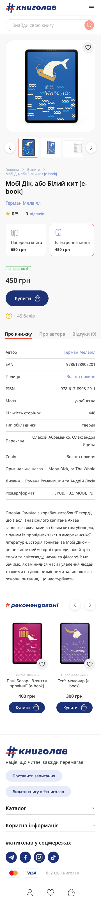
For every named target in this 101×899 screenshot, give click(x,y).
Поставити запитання (34, 775)
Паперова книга (26, 246)
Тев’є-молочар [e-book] (74, 683)
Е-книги (33, 169)
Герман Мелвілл (79, 352)
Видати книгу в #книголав (38, 791)
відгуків (37, 213)
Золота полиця (81, 376)
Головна (12, 169)
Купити (23, 298)
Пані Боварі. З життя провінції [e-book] (27, 683)
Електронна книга (72, 246)
